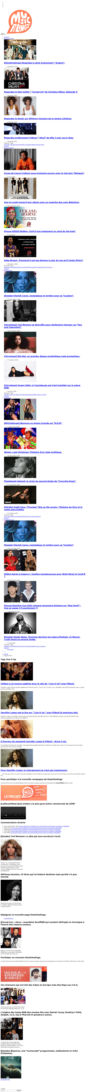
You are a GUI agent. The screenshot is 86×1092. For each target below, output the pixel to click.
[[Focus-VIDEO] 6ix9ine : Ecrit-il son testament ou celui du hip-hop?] (20, 227)
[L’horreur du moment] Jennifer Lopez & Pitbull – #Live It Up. (34, 741)
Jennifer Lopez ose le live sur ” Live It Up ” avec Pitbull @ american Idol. (39, 712)
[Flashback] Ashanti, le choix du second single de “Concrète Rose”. (40, 481)
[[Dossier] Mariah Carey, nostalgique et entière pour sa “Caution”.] (20, 292)
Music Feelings (9, 148)
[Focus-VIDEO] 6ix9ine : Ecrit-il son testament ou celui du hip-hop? (40, 231)
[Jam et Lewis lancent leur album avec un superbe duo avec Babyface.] (20, 198)
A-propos (10, 649)
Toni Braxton (17, 394)
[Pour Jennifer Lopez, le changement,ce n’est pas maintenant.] (17, 766)
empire (18, 144)
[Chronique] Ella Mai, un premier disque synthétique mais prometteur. (42, 356)
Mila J (23, 144)
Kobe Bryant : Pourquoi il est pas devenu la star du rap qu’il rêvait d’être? (43, 260)
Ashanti (23, 516)
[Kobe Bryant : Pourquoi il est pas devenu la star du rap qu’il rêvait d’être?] (20, 256)
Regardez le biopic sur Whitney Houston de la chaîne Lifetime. (38, 118)
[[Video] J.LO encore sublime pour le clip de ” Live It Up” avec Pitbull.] (17, 680)
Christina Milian (30, 144)
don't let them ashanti (33, 516)
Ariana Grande (15, 516)
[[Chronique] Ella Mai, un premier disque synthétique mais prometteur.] (20, 352)
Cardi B (28, 646)
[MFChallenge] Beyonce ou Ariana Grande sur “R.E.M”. (33, 423)
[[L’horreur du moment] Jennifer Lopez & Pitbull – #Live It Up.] (17, 738)
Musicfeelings (8, 918)
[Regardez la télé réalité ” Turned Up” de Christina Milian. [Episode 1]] (16, 88)
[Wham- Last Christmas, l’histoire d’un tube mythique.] (20, 448)
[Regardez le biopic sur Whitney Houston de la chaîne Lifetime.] (20, 115)
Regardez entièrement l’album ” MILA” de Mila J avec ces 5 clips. (39, 138)
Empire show (40, 144)
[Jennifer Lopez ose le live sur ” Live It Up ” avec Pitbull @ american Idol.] (17, 709)
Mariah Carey (8, 394)
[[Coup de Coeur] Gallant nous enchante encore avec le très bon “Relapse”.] (20, 169)
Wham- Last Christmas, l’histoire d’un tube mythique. (33, 452)
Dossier (29, 394)
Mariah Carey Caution (39, 394)
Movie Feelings (9, 38)
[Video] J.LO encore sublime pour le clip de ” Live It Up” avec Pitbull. (37, 683)
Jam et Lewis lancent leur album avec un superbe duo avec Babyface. (41, 202)
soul (5, 516)
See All (6, 146)
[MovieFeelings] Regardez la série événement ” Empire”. (34, 63)
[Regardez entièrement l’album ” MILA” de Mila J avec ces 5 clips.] (20, 134)
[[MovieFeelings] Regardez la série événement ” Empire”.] (20, 59)
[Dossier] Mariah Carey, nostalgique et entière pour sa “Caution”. (39, 296)
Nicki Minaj (16, 646)
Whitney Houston (10, 144)
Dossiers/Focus (9, 519)
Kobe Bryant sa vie (19, 267)
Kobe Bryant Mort (31, 267)
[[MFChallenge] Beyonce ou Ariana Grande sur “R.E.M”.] (20, 419)
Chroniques (8, 270)
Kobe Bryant (8, 267)
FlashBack (7, 398)
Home (6, 654)
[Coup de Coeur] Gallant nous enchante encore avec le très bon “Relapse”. (44, 173)
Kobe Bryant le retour (45, 267)
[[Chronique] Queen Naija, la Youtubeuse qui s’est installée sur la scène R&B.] (20, 381)
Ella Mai (24, 394)
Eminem (23, 646)
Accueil (6, 37)
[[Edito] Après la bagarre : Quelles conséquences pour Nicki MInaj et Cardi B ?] (20, 570)
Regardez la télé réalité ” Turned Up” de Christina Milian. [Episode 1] (41, 92)
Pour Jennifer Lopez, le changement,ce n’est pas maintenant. (34, 770)
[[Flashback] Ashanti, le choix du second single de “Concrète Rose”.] (20, 477)
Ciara (8, 516)
